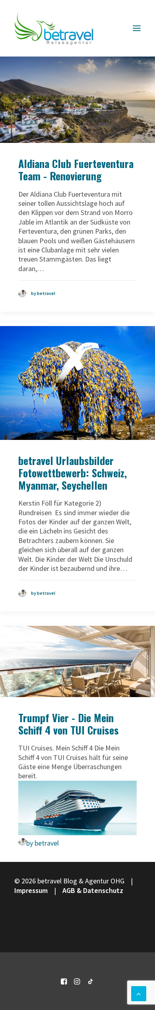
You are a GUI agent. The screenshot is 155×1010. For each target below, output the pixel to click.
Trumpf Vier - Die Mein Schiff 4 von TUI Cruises (68, 724)
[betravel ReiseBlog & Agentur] (54, 28)
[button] (136, 28)
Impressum (31, 890)
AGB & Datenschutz (92, 890)
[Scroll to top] (138, 992)
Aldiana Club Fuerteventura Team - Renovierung (76, 170)
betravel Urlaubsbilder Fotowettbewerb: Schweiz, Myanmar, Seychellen (72, 473)
